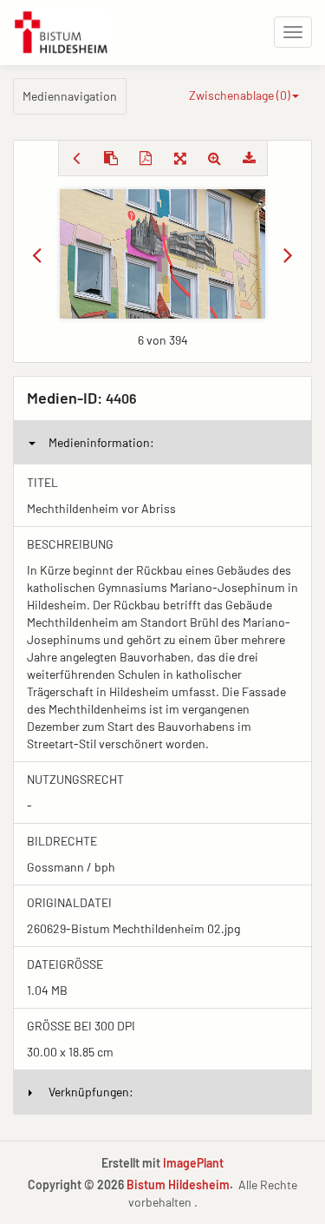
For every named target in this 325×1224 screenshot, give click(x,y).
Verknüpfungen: (91, 1091)
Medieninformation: (101, 442)
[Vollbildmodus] (180, 158)
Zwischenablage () (239, 95)
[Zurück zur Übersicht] (76, 158)
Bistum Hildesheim (178, 1184)
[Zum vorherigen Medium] (37, 254)
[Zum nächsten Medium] (288, 254)
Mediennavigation (70, 96)
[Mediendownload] (249, 158)
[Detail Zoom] (215, 158)
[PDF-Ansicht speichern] (145, 158)
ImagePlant (193, 1162)
